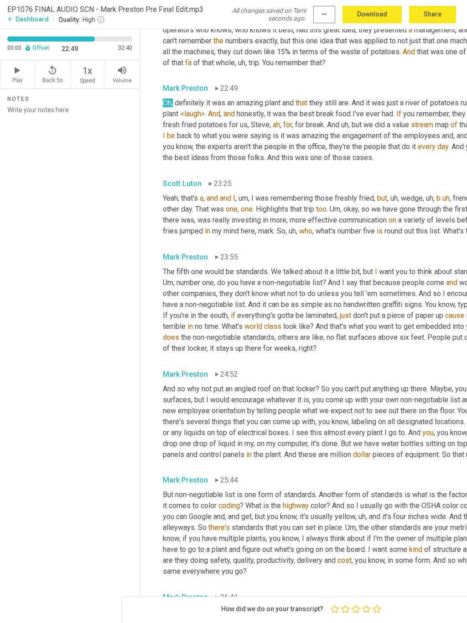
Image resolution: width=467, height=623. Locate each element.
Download (372, 14)
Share (432, 14)
